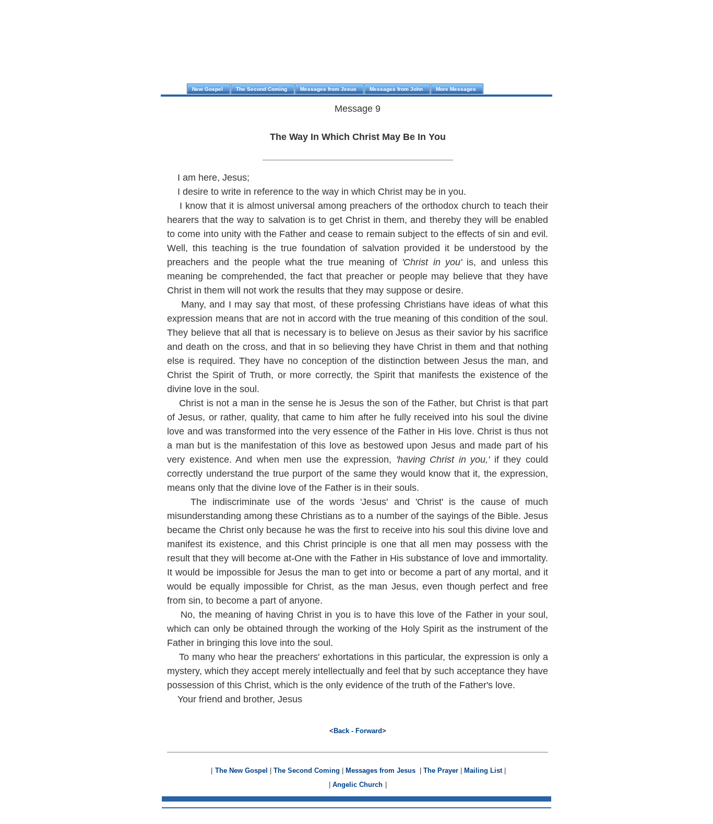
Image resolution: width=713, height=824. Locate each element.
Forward (368, 731)
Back (341, 731)
